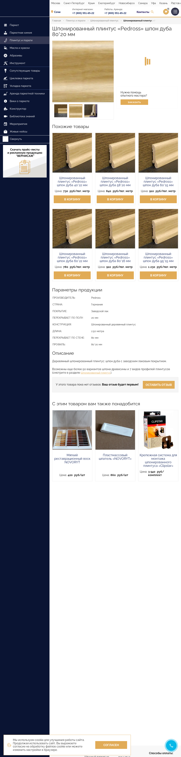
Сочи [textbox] (57, 12)
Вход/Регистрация (161, 12)
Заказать (134, 102)
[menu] (24, 76)
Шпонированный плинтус (104, 20)
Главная (56, 20)
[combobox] (58, 11)
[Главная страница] (24, 8)
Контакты (143, 12)
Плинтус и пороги (75, 20)
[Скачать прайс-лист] (24, 161)
